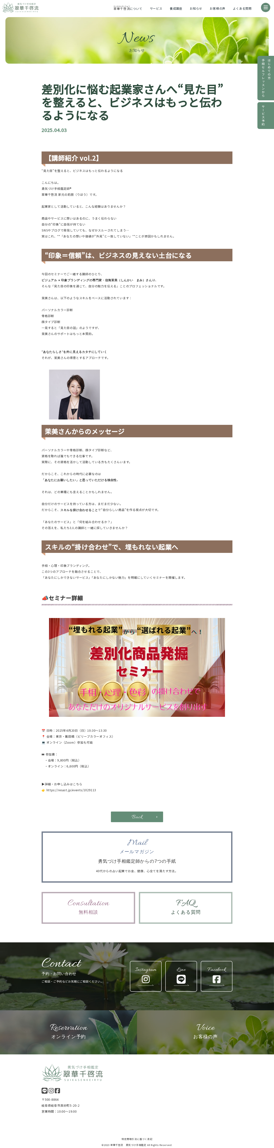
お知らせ (196, 8)
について (128, 8)
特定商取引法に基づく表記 (137, 1139)
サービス (156, 8)
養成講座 (176, 8)
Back (137, 817)
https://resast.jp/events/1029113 (71, 790)
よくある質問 (242, 8)
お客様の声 (217, 8)
